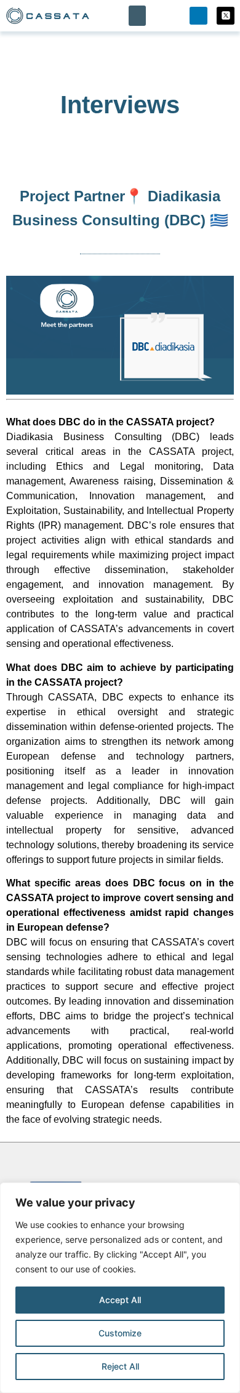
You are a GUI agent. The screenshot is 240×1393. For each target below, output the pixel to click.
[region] (120, 1287)
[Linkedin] (198, 16)
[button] (137, 16)
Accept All (120, 1300)
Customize (120, 1333)
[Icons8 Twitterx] (225, 16)
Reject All (120, 1366)
